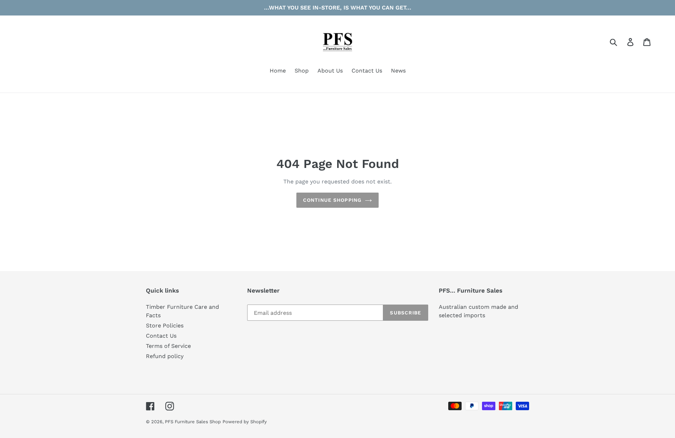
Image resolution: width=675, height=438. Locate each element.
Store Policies (165, 325)
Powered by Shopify (245, 421)
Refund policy (165, 356)
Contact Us (161, 335)
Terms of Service (168, 346)
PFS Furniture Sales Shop (193, 421)
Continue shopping (332, 200)
